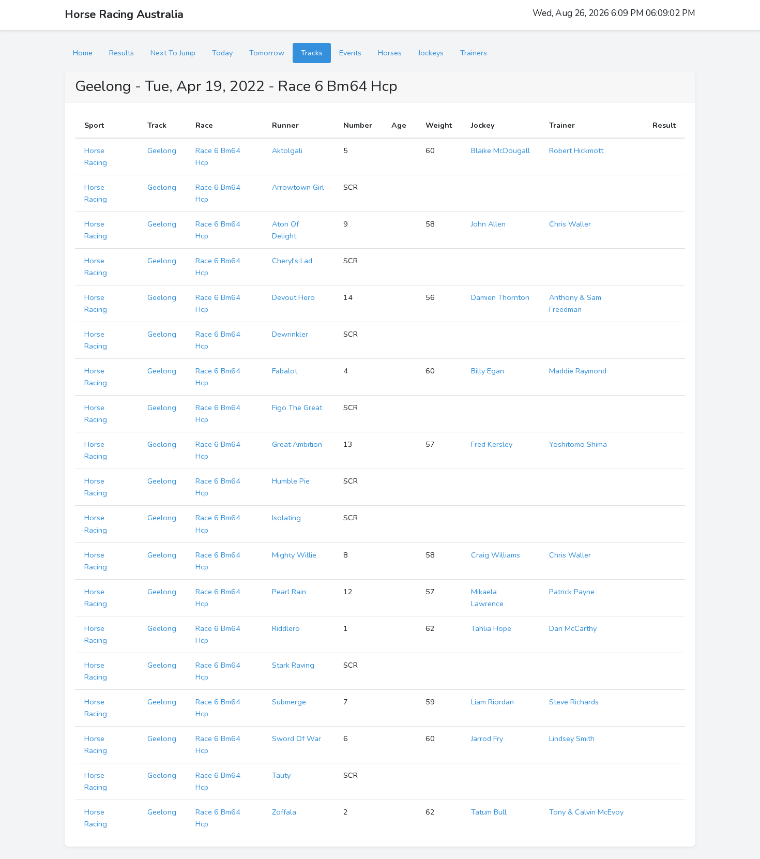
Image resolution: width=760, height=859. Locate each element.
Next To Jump (172, 53)
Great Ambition (297, 444)
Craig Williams (495, 555)
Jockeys (431, 53)
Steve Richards (574, 702)
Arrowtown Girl (298, 187)
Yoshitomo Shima (578, 444)
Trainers (473, 53)
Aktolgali (287, 150)
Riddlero (286, 628)
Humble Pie (291, 481)
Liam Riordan (492, 702)
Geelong (161, 150)
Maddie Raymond (577, 371)
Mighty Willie (294, 555)
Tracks (312, 53)
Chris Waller (570, 224)
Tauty (281, 775)
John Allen (488, 224)
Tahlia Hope (491, 628)
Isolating (286, 518)
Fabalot (284, 371)
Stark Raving (293, 665)
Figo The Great (297, 407)
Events (350, 53)
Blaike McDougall (500, 150)
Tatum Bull (489, 812)
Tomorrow (266, 53)
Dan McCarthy (573, 628)
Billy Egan (487, 371)
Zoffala (284, 812)
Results (121, 53)
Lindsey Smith (572, 738)
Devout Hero (293, 297)
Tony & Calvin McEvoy (586, 812)
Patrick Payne (572, 591)
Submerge (289, 702)
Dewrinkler (290, 334)
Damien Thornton (500, 297)
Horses (390, 53)
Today (222, 53)
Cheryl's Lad (292, 260)
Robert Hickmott (576, 150)
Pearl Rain (289, 591)
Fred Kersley (491, 444)
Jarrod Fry (487, 738)
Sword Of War (296, 738)
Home (83, 53)
